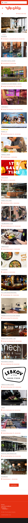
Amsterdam (5, 509)
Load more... (14, 485)
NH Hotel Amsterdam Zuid (8, 453)
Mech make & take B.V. (7, 361)
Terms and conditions (6, 506)
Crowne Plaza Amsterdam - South (11, 84)
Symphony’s (4, 107)
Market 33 (4, 131)
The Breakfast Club (7, 223)
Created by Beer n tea (6, 514)
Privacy (3, 504)
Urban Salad (5, 246)
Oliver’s (3, 430)
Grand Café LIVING (6, 200)
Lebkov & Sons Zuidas (7, 384)
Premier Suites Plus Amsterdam (10, 315)
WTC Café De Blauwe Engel (9, 292)
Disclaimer (3, 507)
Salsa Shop (4, 177)
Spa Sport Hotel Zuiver (8, 61)
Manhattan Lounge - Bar (8, 338)
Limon (3, 407)
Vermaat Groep (5, 154)
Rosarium (4, 36)
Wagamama (4, 269)
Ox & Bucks (4, 476)
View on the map (22, 13)
